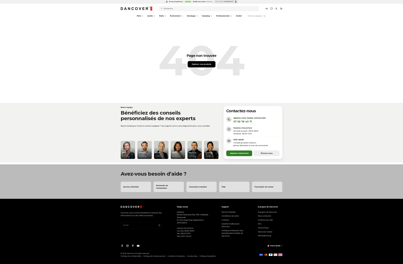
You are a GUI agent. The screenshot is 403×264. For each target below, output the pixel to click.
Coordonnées (192, 256)
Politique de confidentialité (131, 256)
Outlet (239, 16)
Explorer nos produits (201, 64)
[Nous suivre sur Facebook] (122, 245)
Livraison (225, 220)
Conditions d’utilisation (176, 256)
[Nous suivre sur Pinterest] (132, 245)
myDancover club (265, 220)
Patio (161, 16)
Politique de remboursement (154, 256)
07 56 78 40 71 (242, 121)
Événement (175, 16)
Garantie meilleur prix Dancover (230, 225)
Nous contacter (264, 216)
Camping (206, 16)
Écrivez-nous (267, 153)
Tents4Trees (263, 228)
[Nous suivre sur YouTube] (138, 245)
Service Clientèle (229, 212)
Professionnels (223, 16)
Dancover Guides (265, 232)
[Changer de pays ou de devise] (267, 9)
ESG (259, 224)
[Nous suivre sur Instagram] (127, 245)
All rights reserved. (142, 253)
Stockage (191, 16)
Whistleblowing (264, 236)
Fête (139, 16)
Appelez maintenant (239, 153)
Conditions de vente (230, 216)
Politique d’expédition (208, 256)
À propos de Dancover (267, 212)
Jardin (150, 16)
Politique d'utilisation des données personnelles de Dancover (232, 233)
